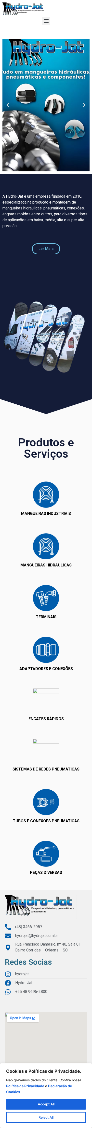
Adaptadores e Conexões (46, 668)
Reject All (46, 1117)
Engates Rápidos (46, 718)
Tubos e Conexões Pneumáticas (46, 821)
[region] (46, 1095)
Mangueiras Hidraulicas (46, 565)
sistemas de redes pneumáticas (46, 769)
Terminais (46, 617)
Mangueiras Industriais (46, 513)
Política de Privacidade (25, 1086)
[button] (46, 21)
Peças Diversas (46, 872)
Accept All (46, 1104)
